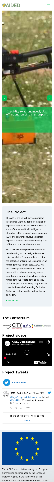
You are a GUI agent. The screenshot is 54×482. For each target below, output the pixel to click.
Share (27, 420)
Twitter (27, 407)
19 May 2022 (38, 393)
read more (12, 300)
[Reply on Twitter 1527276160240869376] (11, 408)
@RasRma (26, 393)
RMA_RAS (15, 393)
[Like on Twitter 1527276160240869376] (21, 408)
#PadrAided (15, 400)
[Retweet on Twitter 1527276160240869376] (16, 408)
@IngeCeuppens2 (18, 397)
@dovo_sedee (35, 397)
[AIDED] (11, 5)
